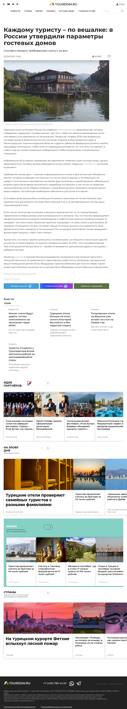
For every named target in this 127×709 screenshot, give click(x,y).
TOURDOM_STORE (86, 11)
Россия (16, 279)
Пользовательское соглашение (56, 707)
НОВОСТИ (15, 11)
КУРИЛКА (50, 11)
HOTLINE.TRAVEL (67, 11)
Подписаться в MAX (54, 286)
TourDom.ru (90, 164)
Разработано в (109, 684)
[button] (43, 383)
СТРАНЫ (28, 11)
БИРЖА (39, 11)
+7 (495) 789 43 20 (54, 683)
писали (19, 257)
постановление (66, 130)
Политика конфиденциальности (19, 707)
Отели (7, 279)
